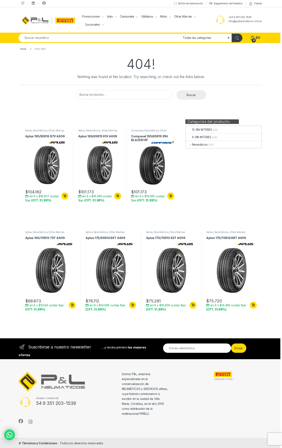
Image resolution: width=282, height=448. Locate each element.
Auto (110, 16)
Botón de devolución (190, 3)
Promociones (91, 16)
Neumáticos (199, 144)
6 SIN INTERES (201, 137)
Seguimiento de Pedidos (228, 3)
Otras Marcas (183, 16)
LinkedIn (33, 3)
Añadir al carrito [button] (64, 196)
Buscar (191, 95)
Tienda (258, 3)
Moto (163, 16)
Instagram (22, 3)
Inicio (23, 49)
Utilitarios (147, 16)
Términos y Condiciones (39, 443)
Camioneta (127, 16)
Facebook (43, 3)
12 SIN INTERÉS (202, 129)
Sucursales (92, 24)
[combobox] (99, 38)
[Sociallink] (21, 421)
